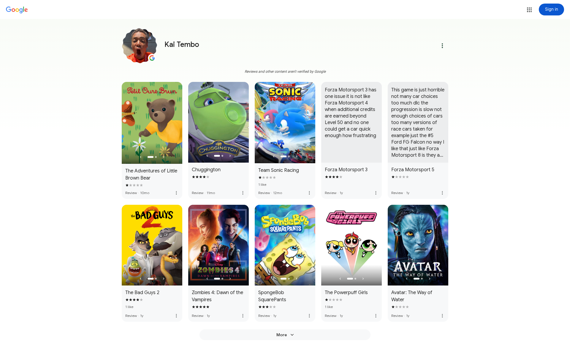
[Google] (17, 10)
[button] (529, 10)
